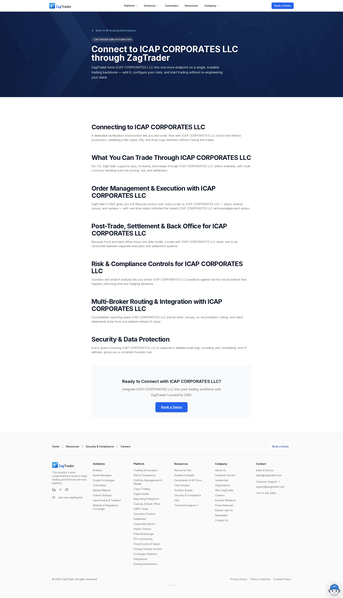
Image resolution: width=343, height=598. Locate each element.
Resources (191, 5)
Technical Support (185, 505)
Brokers (97, 470)
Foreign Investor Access (148, 548)
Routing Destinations (146, 563)
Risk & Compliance (144, 475)
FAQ (176, 500)
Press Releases (224, 505)
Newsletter (221, 515)
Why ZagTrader (224, 490)
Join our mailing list (70, 497)
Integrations (140, 558)
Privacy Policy (238, 579)
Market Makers (102, 490)
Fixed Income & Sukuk (147, 543)
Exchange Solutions (145, 553)
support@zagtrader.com (270, 486)
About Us (220, 470)
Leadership (221, 480)
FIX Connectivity (143, 538)
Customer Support (266, 481)
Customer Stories (225, 475)
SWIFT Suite (141, 508)
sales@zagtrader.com (268, 475)
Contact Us (221, 520)
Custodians (99, 485)
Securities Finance (144, 513)
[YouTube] (67, 489)
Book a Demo (282, 5)
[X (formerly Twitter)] (60, 489)
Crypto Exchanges (104, 480)
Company (210, 5)
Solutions (150, 5)
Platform (129, 5)
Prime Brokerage (144, 533)
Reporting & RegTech (146, 498)
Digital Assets (141, 493)
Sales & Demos (265, 470)
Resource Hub (182, 470)
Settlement (140, 518)
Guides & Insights (184, 475)
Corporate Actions (144, 523)
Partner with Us (224, 510)
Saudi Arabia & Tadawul (107, 500)
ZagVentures (222, 485)
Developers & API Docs (188, 480)
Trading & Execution (145, 470)
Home (55, 446)
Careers (125, 446)
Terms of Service (260, 579)
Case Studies (182, 485)
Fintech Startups (102, 495)
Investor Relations (225, 500)
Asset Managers (102, 475)
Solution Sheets (183, 490)
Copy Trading (142, 488)
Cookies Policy (282, 579)
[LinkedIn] (54, 489)
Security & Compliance (100, 446)
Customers (171, 5)
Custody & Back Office (147, 503)
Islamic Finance (142, 528)
